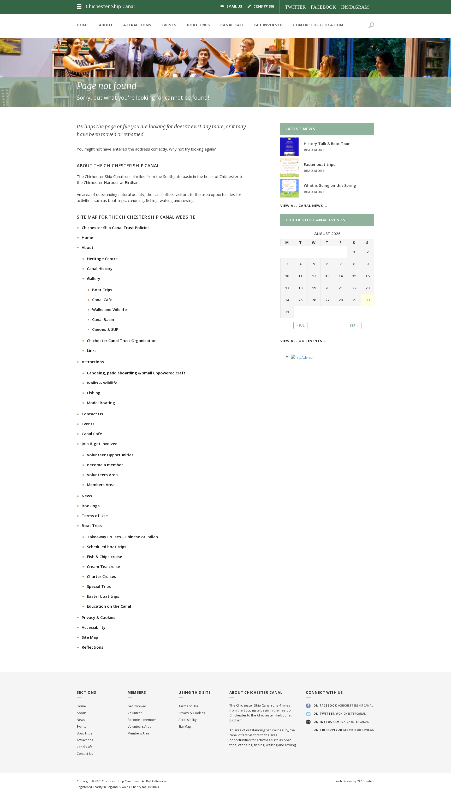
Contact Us (306, 24)
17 (287, 287)
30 (367, 299)
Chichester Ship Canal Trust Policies (116, 227)
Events (169, 24)
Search (371, 26)
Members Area (101, 484)
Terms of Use (95, 515)
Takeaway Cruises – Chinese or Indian (122, 536)
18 (300, 287)
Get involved (137, 706)
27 (327, 299)
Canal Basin (103, 319)
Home (82, 24)
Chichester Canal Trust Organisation (122, 340)
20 (327, 287)
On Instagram (341, 722)
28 (341, 299)
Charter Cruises (101, 576)
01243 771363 (263, 6)
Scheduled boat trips (106, 546)
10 (287, 275)
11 (300, 275)
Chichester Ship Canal (110, 6)
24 (287, 299)
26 (314, 299)
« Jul (300, 325)
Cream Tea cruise (103, 566)
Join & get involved (99, 443)
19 (314, 287)
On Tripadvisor (343, 730)
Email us (234, 6)
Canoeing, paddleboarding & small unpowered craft (136, 372)
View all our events (301, 340)
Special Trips (99, 586)
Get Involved (268, 24)
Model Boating (101, 402)
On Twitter (339, 713)
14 (341, 275)
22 (354, 287)
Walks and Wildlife (109, 309)
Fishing (93, 392)
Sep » (354, 325)
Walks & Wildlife (102, 382)
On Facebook (343, 705)
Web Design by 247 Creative (355, 781)
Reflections (92, 647)
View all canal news (301, 205)
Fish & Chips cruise (104, 556)
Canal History (99, 268)
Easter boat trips (103, 596)
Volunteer (135, 713)
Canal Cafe (232, 24)
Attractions (137, 24)
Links (92, 350)
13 (327, 275)
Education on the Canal (109, 606)
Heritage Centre (102, 258)
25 (300, 299)
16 (367, 275)
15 (354, 275)
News (87, 495)
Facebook (323, 7)
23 (367, 287)
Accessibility (93, 627)
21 (341, 287)
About (106, 24)
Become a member (105, 464)
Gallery (93, 278)
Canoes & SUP (105, 329)
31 (287, 311)
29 (354, 299)
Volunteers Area (102, 474)
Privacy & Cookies (98, 617)
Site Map (90, 637)
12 (314, 275)
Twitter (295, 7)
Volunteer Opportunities (110, 454)
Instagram (355, 7)
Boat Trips (198, 24)
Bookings (91, 505)
